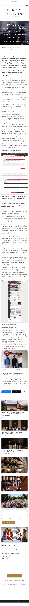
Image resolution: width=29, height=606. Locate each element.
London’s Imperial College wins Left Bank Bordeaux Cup (14, 432)
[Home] (2, 41)
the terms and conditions (16, 519)
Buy (14, 587)
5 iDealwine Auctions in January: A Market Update (14, 451)
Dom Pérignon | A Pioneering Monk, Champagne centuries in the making (13, 414)
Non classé (18, 49)
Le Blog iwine (14, 12)
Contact (24, 584)
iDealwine (3, 47)
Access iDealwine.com (14, 584)
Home (5, 584)
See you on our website (14, 576)
